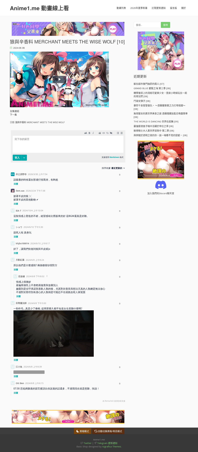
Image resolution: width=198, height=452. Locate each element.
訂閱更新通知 (159, 7)
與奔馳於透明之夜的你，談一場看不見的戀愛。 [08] (160, 135)
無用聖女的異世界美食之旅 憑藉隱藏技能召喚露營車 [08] (161, 115)
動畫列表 (121, 7)
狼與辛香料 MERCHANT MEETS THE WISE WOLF (40, 122)
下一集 (13, 114)
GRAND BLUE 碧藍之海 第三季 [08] (152, 88)
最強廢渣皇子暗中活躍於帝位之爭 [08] (153, 126)
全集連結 (14, 111)
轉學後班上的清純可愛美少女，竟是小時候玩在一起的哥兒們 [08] (160, 94)
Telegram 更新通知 (107, 443)
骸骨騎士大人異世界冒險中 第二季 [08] (154, 130)
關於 (183, 7)
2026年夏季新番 (138, 7)
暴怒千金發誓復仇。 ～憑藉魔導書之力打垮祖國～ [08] (159, 107)
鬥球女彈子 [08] (142, 100)
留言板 (173, 7)
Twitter (87, 443)
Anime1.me (39, 8)
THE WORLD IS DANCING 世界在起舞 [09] (156, 121)
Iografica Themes (111, 446)
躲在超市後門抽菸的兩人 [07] (149, 83)
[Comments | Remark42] (68, 267)
